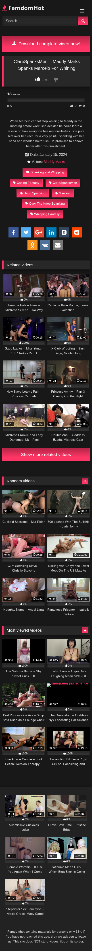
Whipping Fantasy (47, 214)
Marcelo (64, 193)
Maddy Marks (54, 162)
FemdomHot (25, 8)
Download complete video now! (48, 43)
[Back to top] (78, 937)
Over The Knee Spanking (47, 203)
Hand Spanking (34, 193)
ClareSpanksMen (65, 182)
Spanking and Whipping (47, 172)
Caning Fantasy (28, 182)
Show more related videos (46, 454)
